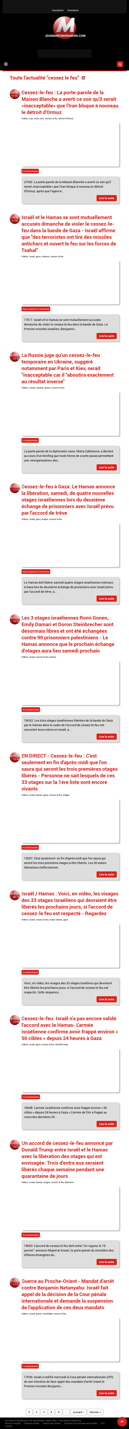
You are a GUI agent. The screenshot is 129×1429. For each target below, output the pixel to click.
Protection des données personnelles (80, 1423)
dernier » (95, 1412)
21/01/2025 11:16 (16, 488)
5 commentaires (30, 440)
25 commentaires (30, 709)
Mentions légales (12, 1423)
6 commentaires (30, 171)
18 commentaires (30, 1234)
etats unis (39, 118)
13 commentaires (30, 1096)
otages (44, 519)
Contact (8, 1426)
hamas (53, 656)
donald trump (61, 1044)
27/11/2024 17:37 (16, 1283)
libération (69, 1182)
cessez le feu (51, 118)
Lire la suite (106, 198)
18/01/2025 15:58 (16, 757)
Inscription (57, 10)
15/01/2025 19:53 (16, 1145)
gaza (38, 256)
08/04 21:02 (15, 94)
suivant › (78, 1412)
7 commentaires (30, 1366)
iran (31, 118)
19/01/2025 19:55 (16, 619)
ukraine (40, 387)
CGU (103, 1423)
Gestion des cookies (52, 1423)
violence (45, 256)
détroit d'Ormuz (66, 118)
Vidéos (25, 118)
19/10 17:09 (15, 219)
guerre (48, 387)
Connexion (73, 10)
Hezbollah (47, 1313)
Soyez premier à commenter (35, 308)
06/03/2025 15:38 (16, 357)
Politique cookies (31, 1423)
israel (32, 256)
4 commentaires (30, 972)
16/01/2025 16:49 (16, 1020)
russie (32, 387)
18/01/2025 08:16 (16, 895)
